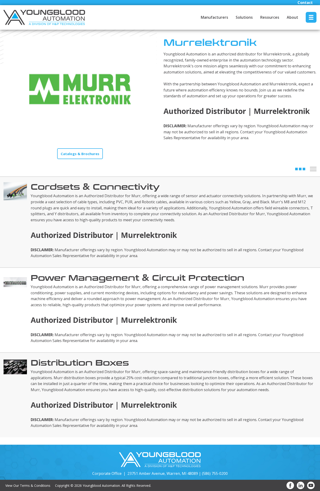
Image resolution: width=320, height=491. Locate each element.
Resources (269, 17)
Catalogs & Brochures (80, 153)
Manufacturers (214, 17)
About (292, 17)
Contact (305, 2)
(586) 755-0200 (215, 473)
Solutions (244, 17)
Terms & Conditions (35, 485)
